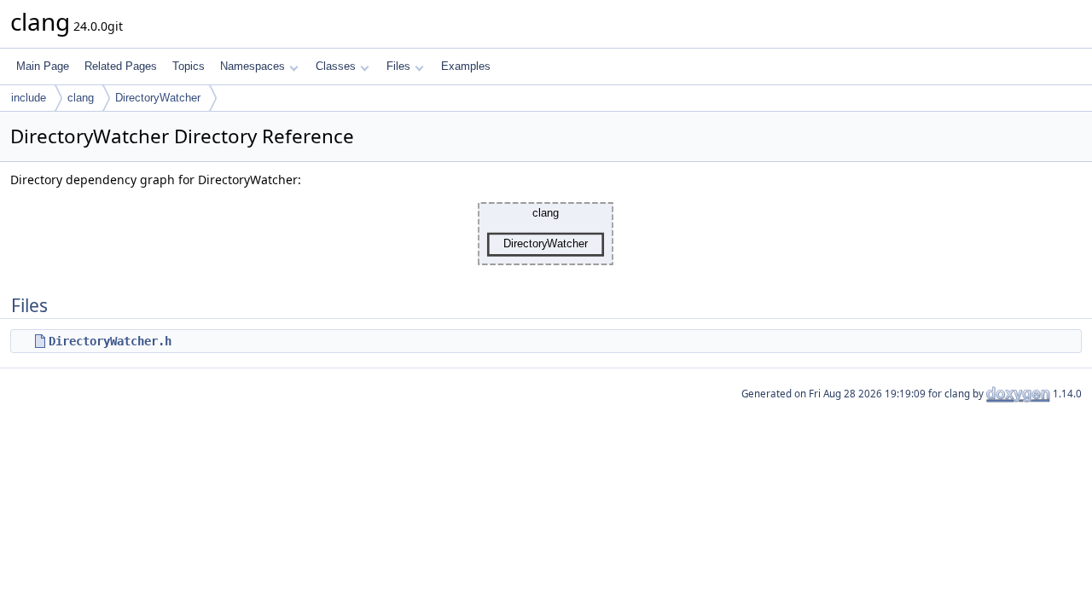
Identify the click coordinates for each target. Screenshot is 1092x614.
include (28, 97)
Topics (188, 66)
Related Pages (120, 66)
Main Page (42, 66)
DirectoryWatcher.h (110, 341)
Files (398, 66)
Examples (466, 66)
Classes (336, 66)
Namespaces (252, 66)
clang (80, 97)
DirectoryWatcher (157, 97)
